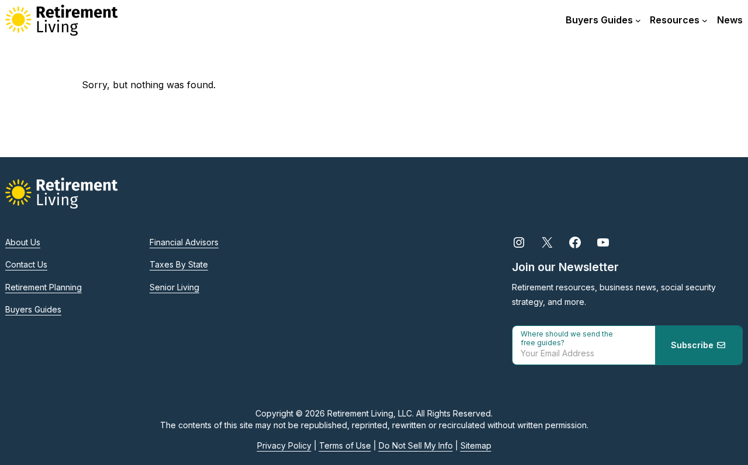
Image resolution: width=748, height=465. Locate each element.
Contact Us (26, 264)
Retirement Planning (43, 287)
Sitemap (475, 445)
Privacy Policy (284, 445)
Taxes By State (179, 264)
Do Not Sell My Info (416, 445)
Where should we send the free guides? (567, 338)
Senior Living (174, 287)
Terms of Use (345, 445)
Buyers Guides (33, 309)
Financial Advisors (184, 242)
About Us (22, 242)
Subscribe (693, 345)
